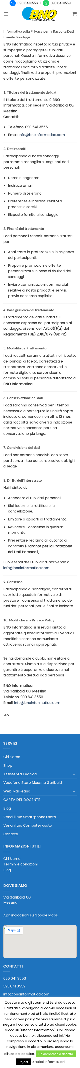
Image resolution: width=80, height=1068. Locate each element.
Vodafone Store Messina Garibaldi (32, 782)
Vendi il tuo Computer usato (27, 825)
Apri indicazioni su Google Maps (30, 915)
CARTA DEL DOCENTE (21, 799)
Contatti (10, 834)
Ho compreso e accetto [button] (55, 1054)
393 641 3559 (14, 986)
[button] (6, 13)
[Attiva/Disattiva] (74, 774)
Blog (7, 808)
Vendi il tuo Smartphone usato (29, 817)
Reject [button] (23, 1062)
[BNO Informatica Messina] (40, 14)
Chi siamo (11, 756)
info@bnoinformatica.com (26, 994)
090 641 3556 (14, 978)
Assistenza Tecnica (20, 774)
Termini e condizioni (20, 864)
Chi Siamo (11, 858)
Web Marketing (16, 791)
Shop (7, 765)
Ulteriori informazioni (48, 1061)
